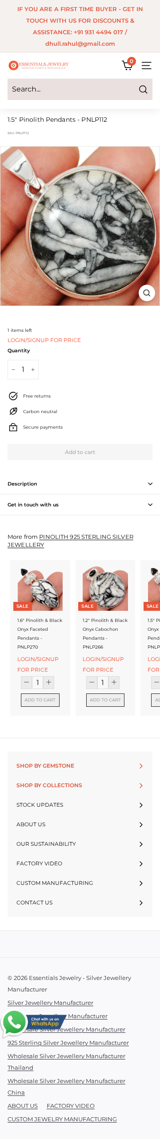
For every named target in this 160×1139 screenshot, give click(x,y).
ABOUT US (23, 1105)
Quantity (19, 350)
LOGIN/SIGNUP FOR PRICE (44, 340)
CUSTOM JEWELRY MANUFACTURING (62, 1119)
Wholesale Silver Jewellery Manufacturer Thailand (66, 1061)
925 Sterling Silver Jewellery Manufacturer (68, 1042)
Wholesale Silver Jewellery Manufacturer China (66, 1086)
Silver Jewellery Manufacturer (50, 1002)
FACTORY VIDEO (71, 1105)
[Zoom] (147, 293)
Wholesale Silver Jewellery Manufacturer (66, 1029)
